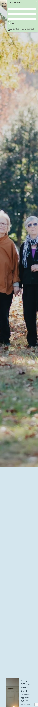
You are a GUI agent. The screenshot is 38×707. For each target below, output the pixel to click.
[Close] (36, 1)
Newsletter (12, 23)
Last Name (10, 16)
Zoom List (11, 25)
